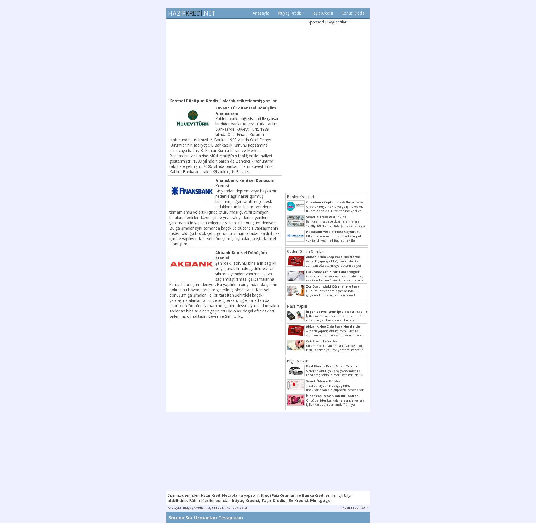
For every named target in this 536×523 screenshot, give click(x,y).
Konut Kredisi (353, 13)
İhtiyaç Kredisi (290, 13)
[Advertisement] (225, 58)
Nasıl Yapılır (297, 306)
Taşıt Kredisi (322, 13)
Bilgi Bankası (298, 361)
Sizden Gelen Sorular (305, 251)
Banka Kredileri (300, 196)
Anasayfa (261, 13)
